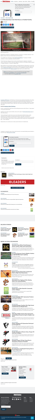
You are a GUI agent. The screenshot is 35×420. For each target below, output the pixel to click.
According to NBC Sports (5, 99)
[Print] (1, 25)
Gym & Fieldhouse (9, 17)
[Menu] (1, 1)
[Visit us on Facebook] (12, 399)
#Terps (5, 71)
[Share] (4, 25)
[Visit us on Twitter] (20, 399)
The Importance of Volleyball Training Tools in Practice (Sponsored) (23, 349)
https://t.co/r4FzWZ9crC (10, 72)
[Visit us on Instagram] (14, 399)
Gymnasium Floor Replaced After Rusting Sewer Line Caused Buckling (11, 204)
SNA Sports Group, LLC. (17, 351)
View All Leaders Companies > (17, 187)
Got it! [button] (32, 418)
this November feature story (28, 111)
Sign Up (17, 14)
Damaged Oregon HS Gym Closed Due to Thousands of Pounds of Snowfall (21, 341)
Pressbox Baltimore (19, 57)
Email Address (17, 10)
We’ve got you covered (11, 132)
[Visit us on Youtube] (18, 399)
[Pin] (10, 25)
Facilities (3, 17)
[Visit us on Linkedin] (16, 399)
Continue (18, 164)
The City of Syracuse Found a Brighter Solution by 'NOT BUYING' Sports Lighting (23, 254)
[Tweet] (8, 25)
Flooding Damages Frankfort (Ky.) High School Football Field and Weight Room (23, 306)
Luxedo (13, 263)
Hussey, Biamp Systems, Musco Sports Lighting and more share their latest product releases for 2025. (22, 300)
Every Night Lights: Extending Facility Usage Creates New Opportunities (23, 235)
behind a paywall (14, 68)
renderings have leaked (7, 67)
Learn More (5, 373)
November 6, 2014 (17, 73)
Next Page (9, 358)
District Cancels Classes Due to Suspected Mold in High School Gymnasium (12, 199)
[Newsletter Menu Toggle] (33, 1)
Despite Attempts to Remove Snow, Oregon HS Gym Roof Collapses (23, 332)
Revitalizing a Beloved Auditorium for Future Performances (10, 194)
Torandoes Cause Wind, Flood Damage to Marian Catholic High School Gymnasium (20, 175)
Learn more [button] (3, 418)
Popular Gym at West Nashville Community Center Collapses (10, 209)
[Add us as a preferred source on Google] (12, 25)
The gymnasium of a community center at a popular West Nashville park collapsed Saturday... (21, 292)
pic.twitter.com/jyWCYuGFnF (22, 72)
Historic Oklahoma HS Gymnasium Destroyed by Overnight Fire (22, 324)
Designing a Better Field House (9, 106)
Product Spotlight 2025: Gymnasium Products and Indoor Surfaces (23, 297)
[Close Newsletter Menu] (34, 4)
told (15, 57)
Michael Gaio (5, 21)
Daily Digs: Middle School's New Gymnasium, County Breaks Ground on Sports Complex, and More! (23, 315)
